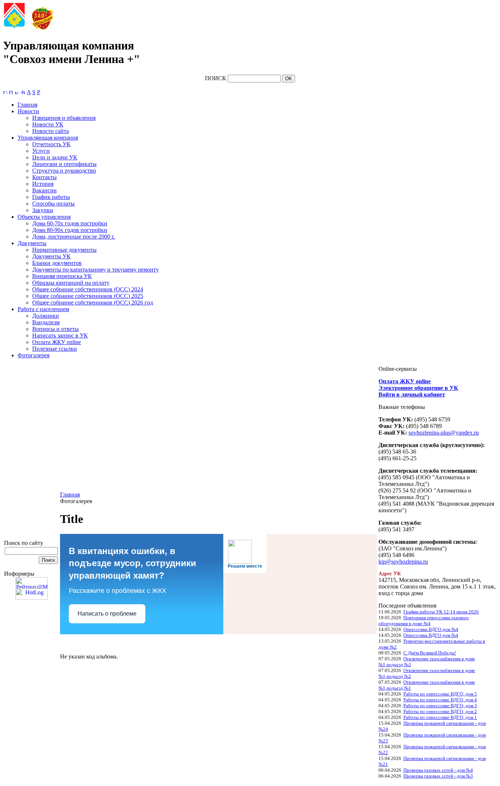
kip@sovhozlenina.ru (403, 561)
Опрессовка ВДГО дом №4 (430, 629)
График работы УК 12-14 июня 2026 (441, 612)
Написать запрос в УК (60, 335)
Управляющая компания (48, 137)
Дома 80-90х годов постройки (69, 230)
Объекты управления (44, 217)
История (42, 184)
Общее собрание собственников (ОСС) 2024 (87, 289)
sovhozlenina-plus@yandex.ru (443, 432)
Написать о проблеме (107, 613)
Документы (32, 243)
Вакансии (44, 190)
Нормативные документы (64, 250)
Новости (28, 111)
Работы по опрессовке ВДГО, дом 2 (440, 711)
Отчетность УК (51, 144)
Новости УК (47, 124)
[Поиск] (11, 92)
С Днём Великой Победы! (429, 653)
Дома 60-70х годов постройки (69, 223)
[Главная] (5, 92)
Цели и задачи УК (54, 157)
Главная (27, 105)
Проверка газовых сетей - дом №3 (438, 776)
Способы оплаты (53, 203)
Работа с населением (43, 309)
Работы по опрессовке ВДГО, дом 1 (440, 717)
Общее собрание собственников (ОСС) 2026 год (92, 302)
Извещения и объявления (64, 118)
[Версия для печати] (23, 92)
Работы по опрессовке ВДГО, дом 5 (440, 694)
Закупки (42, 210)
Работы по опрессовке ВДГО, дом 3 (440, 705)
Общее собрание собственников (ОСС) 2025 (87, 296)
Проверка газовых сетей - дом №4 (438, 770)
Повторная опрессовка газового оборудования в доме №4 (423, 620)
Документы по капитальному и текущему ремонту (95, 269)
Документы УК (51, 256)
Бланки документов (57, 263)
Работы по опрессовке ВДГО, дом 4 (440, 699)
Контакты (44, 177)
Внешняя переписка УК (62, 276)
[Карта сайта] (17, 92)
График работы (51, 197)
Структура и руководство (64, 170)
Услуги (41, 151)
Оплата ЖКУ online (56, 342)
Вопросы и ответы (55, 329)
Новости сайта (50, 131)
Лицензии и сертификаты (64, 164)
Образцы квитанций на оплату (70, 283)
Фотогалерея (33, 355)
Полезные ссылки (54, 349)
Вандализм (46, 322)
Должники (45, 316)
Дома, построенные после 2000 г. (73, 236)
